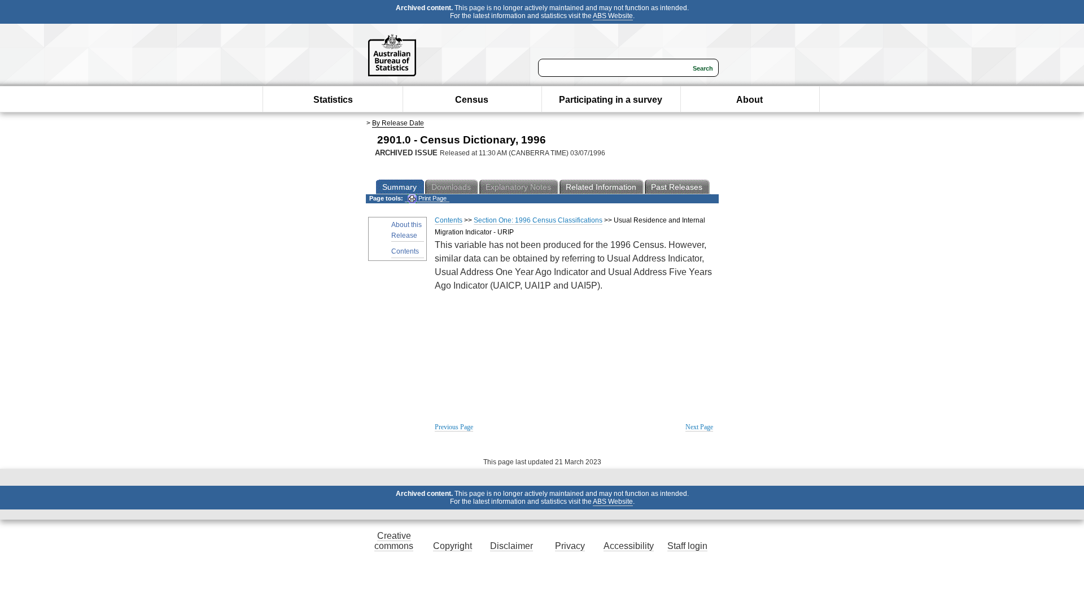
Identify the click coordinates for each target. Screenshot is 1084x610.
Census (471, 99)
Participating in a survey (610, 99)
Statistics (333, 99)
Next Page (699, 427)
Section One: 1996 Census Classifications (538, 220)
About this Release (406, 230)
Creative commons (393, 541)
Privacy (570, 546)
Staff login (687, 546)
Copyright (452, 546)
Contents (405, 251)
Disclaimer (511, 546)
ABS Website (613, 16)
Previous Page (454, 427)
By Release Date (398, 123)
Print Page (432, 198)
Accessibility (629, 546)
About (749, 99)
